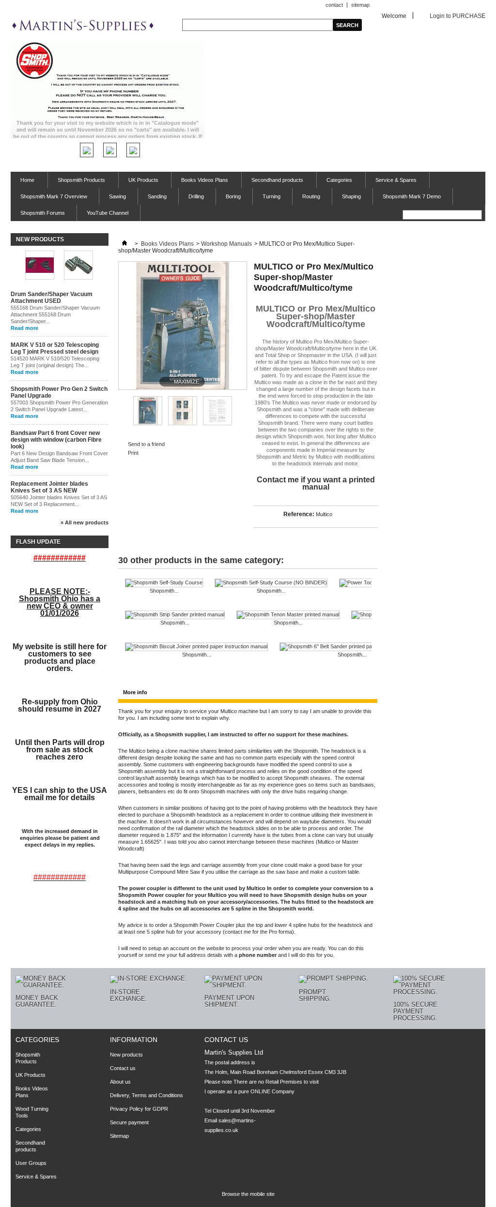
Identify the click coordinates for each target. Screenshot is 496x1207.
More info (135, 692)
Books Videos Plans (199, 182)
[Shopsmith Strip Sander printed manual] (175, 615)
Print (133, 453)
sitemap (360, 5)
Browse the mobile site (248, 1194)
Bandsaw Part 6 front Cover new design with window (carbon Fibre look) (56, 440)
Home (22, 182)
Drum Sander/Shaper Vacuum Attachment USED (52, 297)
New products (40, 239)
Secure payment (129, 1122)
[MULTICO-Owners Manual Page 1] (217, 423)
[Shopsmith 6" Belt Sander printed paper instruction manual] (351, 646)
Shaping (351, 196)
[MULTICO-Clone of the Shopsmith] (147, 423)
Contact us (123, 1068)
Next (241, 410)
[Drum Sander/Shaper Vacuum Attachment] (39, 266)
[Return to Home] (124, 243)
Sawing (117, 196)
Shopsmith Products (76, 182)
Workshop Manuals (226, 243)
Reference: (298, 514)
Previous (122, 410)
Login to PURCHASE (457, 16)
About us (120, 1082)
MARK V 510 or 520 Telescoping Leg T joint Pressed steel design (55, 348)
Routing (311, 196)
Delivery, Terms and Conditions (146, 1095)
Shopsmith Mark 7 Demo (412, 196)
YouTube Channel (107, 213)
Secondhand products (272, 182)
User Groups (31, 1163)
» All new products (84, 522)
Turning (271, 196)
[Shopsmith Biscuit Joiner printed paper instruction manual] (196, 646)
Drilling (196, 196)
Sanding (157, 196)
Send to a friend (146, 444)
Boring (233, 196)
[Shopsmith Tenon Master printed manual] (288, 615)
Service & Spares (391, 182)
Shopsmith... (164, 591)
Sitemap (119, 1136)
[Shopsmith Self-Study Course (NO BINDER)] (271, 583)
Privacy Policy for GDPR (139, 1109)
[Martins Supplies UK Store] (83, 26)
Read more (24, 328)
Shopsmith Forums (42, 213)
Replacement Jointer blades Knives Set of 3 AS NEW (49, 487)
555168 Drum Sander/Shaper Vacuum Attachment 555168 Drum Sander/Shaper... (55, 314)
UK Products (138, 182)
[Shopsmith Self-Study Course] (164, 583)
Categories (334, 182)
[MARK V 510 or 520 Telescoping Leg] (78, 266)
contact (334, 5)
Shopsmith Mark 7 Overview (53, 196)
